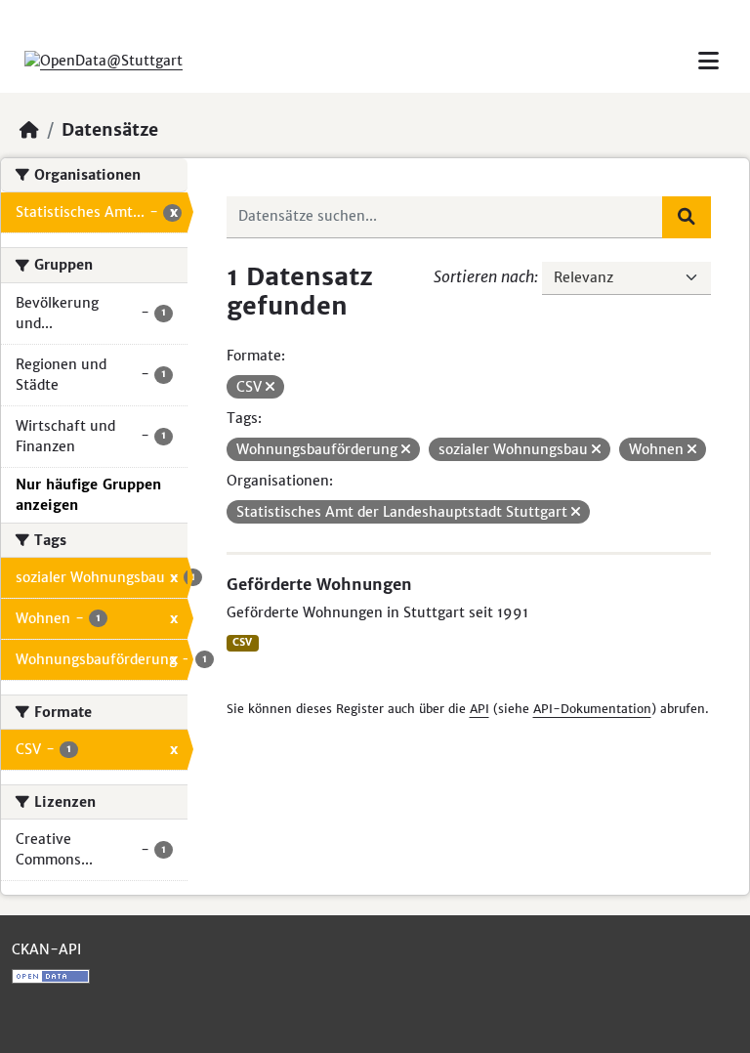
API (479, 708)
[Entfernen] (270, 387)
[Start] (29, 130)
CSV (242, 642)
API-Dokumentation (592, 708)
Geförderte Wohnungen (319, 584)
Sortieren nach (484, 276)
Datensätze (110, 130)
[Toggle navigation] (708, 61)
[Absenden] (686, 216)
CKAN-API (46, 949)
